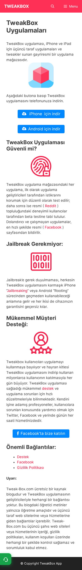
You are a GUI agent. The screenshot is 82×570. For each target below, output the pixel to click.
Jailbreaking (17, 291)
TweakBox (16, 6)
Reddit (50, 206)
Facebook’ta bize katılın (43, 433)
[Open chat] (5, 559)
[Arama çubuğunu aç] (52, 6)
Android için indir (44, 129)
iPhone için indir (44, 113)
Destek (23, 457)
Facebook (53, 227)
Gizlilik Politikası (30, 467)
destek (48, 388)
